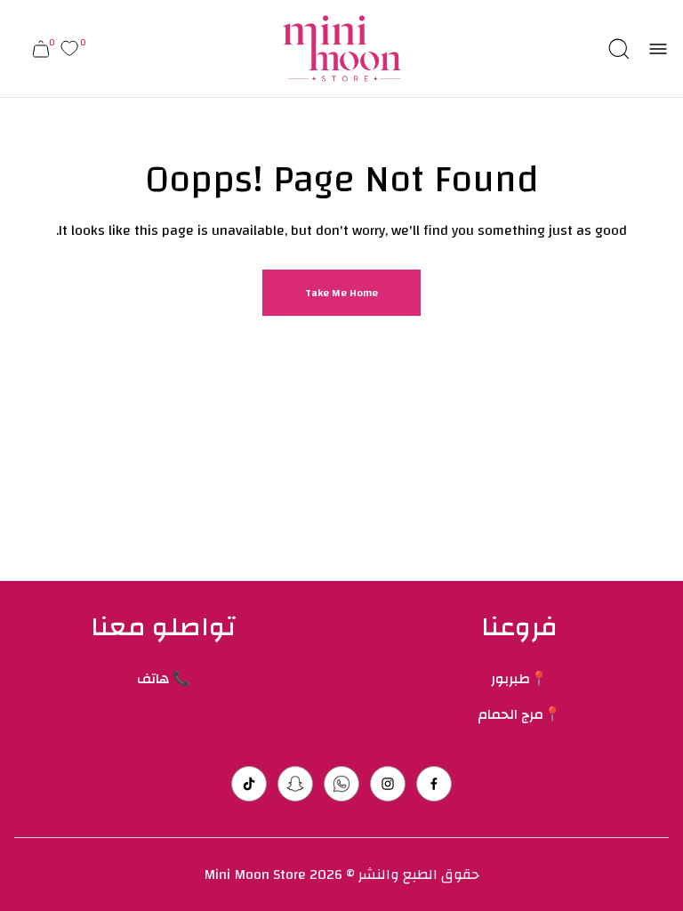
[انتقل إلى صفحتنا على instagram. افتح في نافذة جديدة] (388, 784)
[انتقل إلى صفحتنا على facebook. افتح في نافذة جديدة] (434, 784)
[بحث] (619, 49)
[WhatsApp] (341, 784)
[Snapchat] (295, 784)
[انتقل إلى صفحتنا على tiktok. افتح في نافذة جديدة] (249, 784)
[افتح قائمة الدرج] (658, 49)
